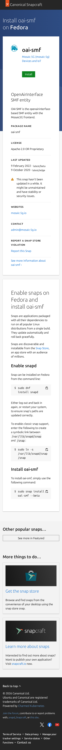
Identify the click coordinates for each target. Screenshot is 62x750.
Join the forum (11, 713)
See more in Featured (31, 538)
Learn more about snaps (27, 646)
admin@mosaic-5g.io (24, 229)
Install (28, 74)
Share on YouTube (57, 725)
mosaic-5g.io (18, 212)
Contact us (24, 742)
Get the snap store (22, 591)
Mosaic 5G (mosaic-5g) (35, 56)
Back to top (10, 686)
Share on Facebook (50, 725)
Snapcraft (21, 717)
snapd (12, 717)
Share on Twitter (42, 725)
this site (34, 717)
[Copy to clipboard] (47, 388)
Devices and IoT (31, 60)
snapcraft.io (19, 663)
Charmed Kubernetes (31, 705)
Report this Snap (21, 250)
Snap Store (42, 348)
